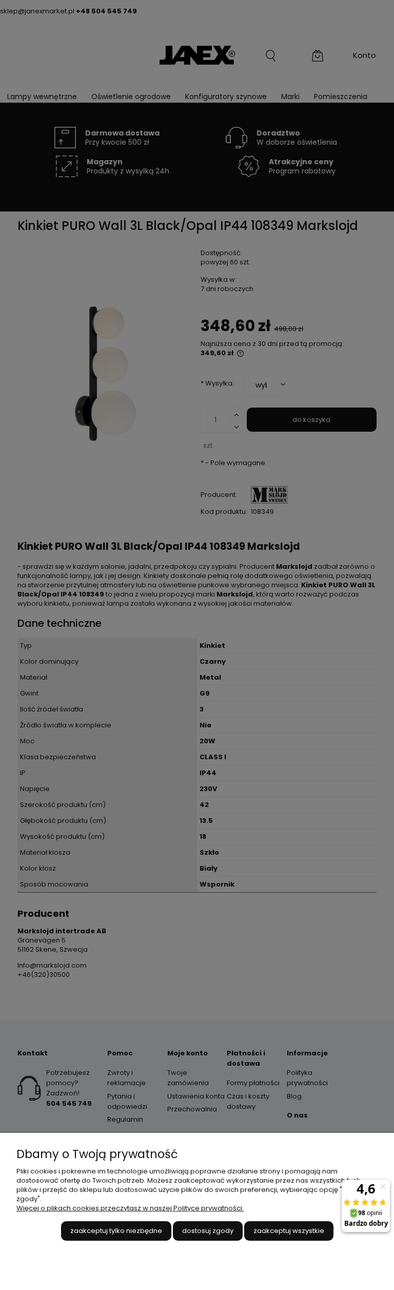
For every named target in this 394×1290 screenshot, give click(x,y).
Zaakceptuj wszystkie (288, 1231)
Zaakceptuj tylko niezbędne (116, 1231)
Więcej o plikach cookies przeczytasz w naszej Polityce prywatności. (130, 1208)
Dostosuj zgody (207, 1231)
